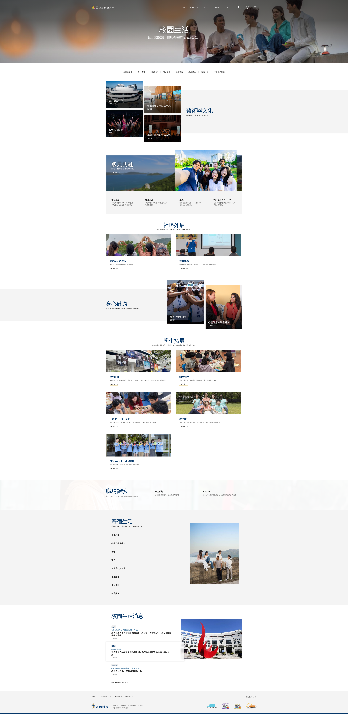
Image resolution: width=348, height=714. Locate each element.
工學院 (211, 499)
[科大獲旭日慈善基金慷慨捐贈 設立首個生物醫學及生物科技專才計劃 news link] (141, 651)
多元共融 (141, 72)
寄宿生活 (204, 72)
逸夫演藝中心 (105, 697)
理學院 (205, 499)
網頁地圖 (123, 705)
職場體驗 (192, 72)
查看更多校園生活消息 (118, 682)
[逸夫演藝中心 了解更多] (124, 94)
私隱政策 (115, 705)
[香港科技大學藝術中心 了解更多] (162, 99)
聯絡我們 (127, 697)
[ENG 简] (247, 7)
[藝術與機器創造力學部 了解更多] (162, 128)
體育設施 (117, 697)
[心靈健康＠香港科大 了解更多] (224, 307)
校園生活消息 (219, 72)
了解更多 (111, 103)
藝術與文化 (127, 72)
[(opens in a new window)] (225, 706)
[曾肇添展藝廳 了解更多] (124, 123)
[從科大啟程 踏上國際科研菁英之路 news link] (141, 669)
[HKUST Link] (103, 7)
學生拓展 (179, 72)
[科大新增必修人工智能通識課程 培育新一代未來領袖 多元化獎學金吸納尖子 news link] (141, 632)
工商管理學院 (220, 499)
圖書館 (93, 697)
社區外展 (154, 72)
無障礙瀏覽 (133, 705)
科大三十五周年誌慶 (190, 7)
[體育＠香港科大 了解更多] (185, 302)
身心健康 (166, 72)
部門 (141, 705)
